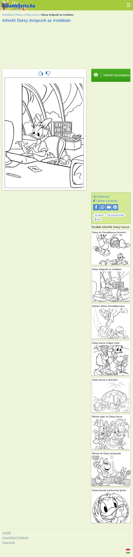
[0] (48, 74)
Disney (19, 14)
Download (103, 196)
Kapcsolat (8, 542)
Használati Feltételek (15, 537)
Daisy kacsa (32, 14)
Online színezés (107, 201)
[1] (40, 74)
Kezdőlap (7, 14)
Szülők (6, 532)
